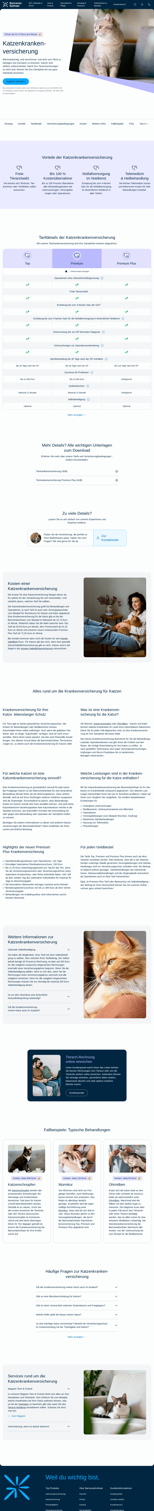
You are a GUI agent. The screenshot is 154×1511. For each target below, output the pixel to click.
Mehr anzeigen (75, 415)
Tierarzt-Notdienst (17, 1407)
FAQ (131, 123)
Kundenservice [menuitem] (120, 4)
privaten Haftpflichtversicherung (37, 648)
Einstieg (9, 123)
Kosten (83, 123)
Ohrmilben (122, 723)
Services (144, 123)
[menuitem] (135, 4)
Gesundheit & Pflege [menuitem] (65, 4)
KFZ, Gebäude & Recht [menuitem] (35, 4)
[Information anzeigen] (102, 278)
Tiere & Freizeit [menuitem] (50, 4)
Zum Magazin (18, 1416)
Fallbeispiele (117, 123)
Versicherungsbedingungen (60, 123)
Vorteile (21, 123)
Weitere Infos (99, 123)
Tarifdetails (36, 123)
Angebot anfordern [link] (15, 81)
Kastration (24, 1404)
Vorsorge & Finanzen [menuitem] (81, 4)
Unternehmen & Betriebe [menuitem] (100, 4)
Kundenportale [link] (76, 1093)
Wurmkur (63, 1210)
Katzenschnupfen (102, 723)
